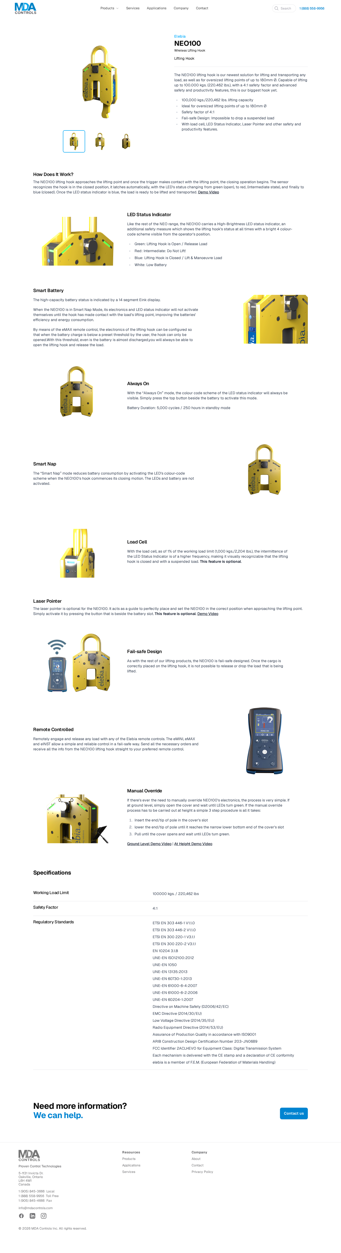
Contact (202, 8)
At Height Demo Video (193, 843)
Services (132, 8)
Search (286, 8)
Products (128, 1159)
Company (181, 8)
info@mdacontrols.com (36, 1208)
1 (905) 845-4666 (32, 1200)
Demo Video (208, 192)
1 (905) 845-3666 (32, 1191)
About (196, 1159)
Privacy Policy (202, 1172)
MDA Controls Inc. (44, 1228)
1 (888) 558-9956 (311, 8)
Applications (156, 8)
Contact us (294, 1113)
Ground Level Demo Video (149, 843)
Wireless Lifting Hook (189, 50)
